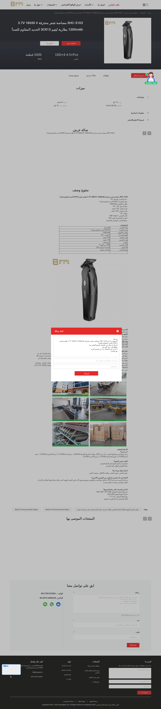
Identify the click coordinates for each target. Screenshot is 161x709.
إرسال (86, 373)
